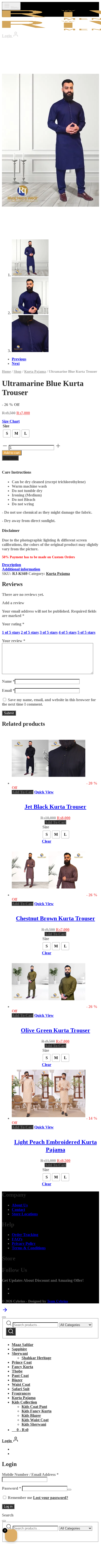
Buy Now (10, 458)
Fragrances (21, 1393)
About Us (20, 1205)
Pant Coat (20, 1376)
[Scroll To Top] (5, 1311)
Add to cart (12, 453)
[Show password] (69, 1489)
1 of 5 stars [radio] (11, 632)
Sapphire (19, 1349)
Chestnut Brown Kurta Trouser (55, 918)
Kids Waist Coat (35, 1420)
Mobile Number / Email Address (30, 1474)
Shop (17, 371)
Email (8, 690)
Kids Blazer (31, 1415)
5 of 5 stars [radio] (86, 632)
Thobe (17, 1371)
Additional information (21, 569)
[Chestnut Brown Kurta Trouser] (48, 895)
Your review (13, 641)
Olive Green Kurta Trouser (55, 1030)
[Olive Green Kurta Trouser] (48, 1006)
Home (6, 371)
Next (16, 363)
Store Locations (25, 1214)
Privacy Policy (24, 1243)
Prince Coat (22, 1362)
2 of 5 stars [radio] (30, 632)
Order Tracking (25, 1235)
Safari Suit (20, 1389)
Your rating (13, 624)
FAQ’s (17, 1239)
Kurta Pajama (35, 371)
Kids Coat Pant (34, 1407)
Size (6, 426)
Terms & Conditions (29, 1248)
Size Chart (11, 421)
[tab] (50, 565)
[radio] (7, 433)
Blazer (17, 1380)
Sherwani (20, 1353)
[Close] (4, 1317)
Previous (19, 359)
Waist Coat (21, 1384)
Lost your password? (50, 1498)
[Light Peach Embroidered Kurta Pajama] (48, 1118)
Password (11, 1488)
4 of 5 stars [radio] (67, 632)
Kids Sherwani (34, 1424)
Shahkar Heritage (36, 1358)
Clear (46, 841)
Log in (8, 1506)
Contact (18, 1209)
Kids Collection (24, 1402)
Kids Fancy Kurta (36, 1411)
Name (8, 681)
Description (11, 565)
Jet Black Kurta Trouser (55, 806)
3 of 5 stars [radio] (49, 632)
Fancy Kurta (22, 1367)
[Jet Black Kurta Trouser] (48, 783)
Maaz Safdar (22, 1345)
